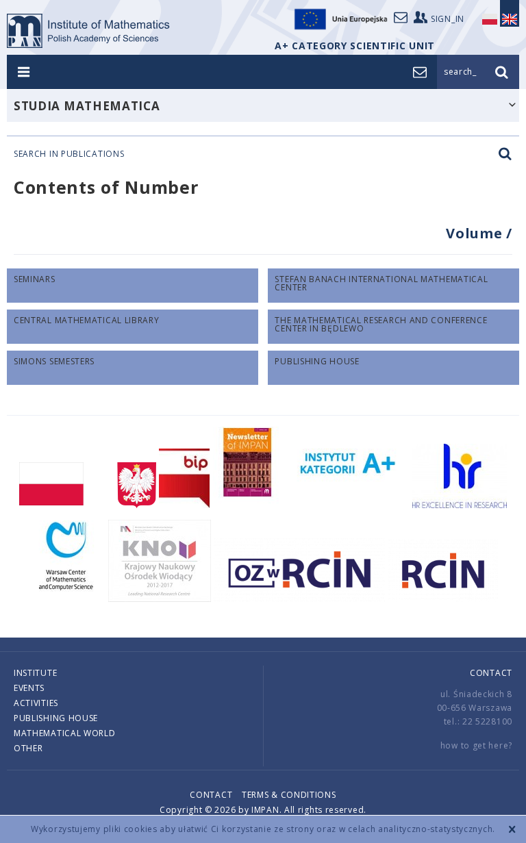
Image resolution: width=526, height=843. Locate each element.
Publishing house (56, 718)
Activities (36, 703)
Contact (491, 673)
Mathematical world (65, 733)
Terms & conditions (289, 795)
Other (28, 748)
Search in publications (69, 154)
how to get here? (476, 745)
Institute (35, 673)
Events (29, 688)
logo (89, 31)
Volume (476, 233)
